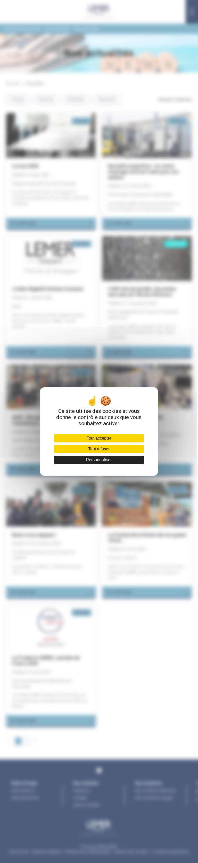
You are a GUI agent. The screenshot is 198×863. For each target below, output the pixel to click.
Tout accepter (99, 438)
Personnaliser (99, 460)
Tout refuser (99, 449)
